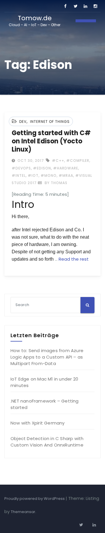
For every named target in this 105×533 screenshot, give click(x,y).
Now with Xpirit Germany (37, 423)
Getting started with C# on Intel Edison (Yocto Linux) (51, 141)
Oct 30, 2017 (30, 160)
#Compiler (77, 160)
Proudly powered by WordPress (35, 498)
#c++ (58, 160)
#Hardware (65, 168)
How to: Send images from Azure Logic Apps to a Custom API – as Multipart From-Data (46, 356)
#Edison (42, 168)
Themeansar (23, 512)
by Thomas (55, 182)
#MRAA (66, 175)
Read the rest (74, 259)
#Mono (49, 175)
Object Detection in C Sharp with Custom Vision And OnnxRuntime (46, 441)
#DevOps (21, 168)
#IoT (33, 175)
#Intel (19, 175)
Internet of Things (50, 121)
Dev (23, 121)
